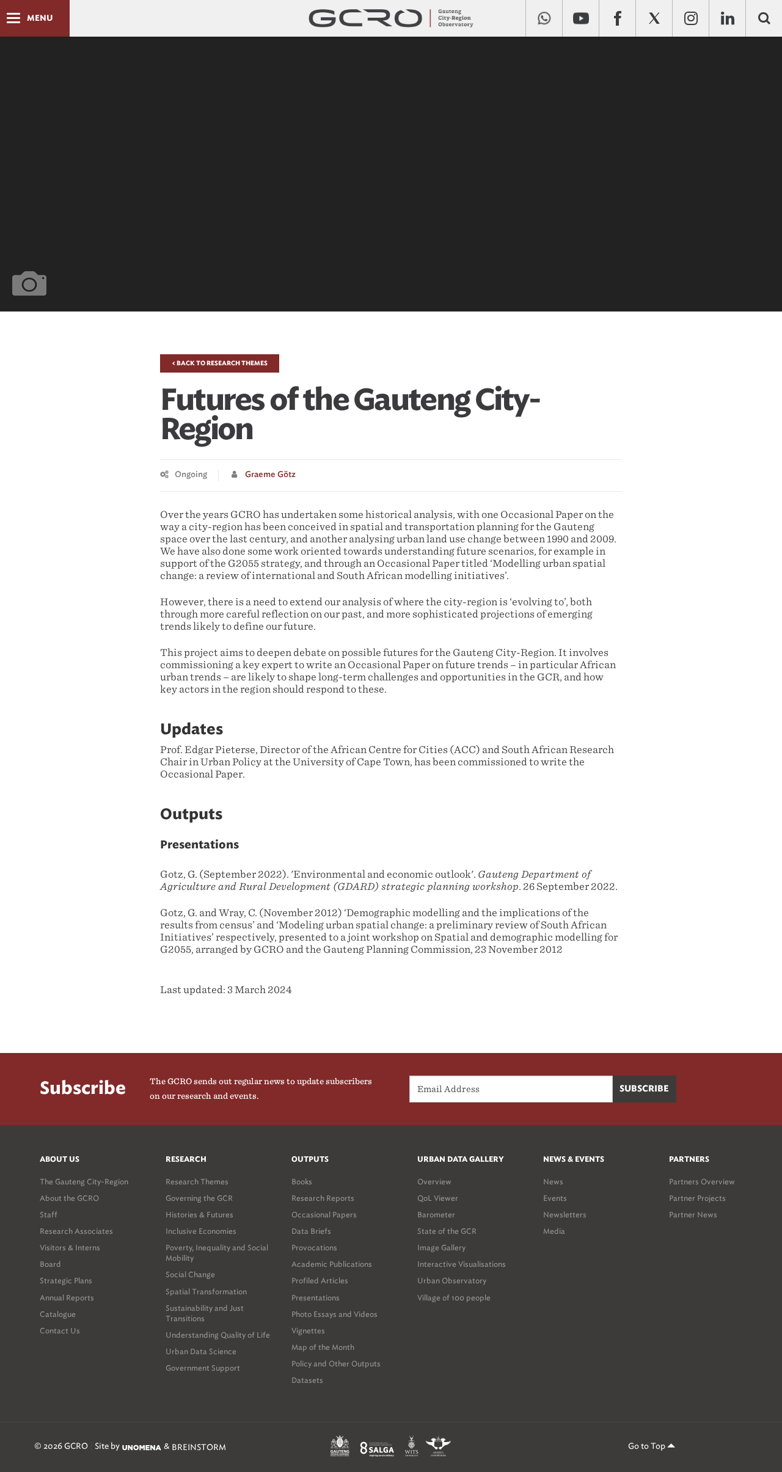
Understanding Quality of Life (218, 1334)
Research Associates (76, 1231)
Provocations (314, 1247)
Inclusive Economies (201, 1231)
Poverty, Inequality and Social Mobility (217, 1252)
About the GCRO (69, 1198)
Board (50, 1264)
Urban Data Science (201, 1351)
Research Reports (322, 1198)
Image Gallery (441, 1247)
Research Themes (197, 1181)
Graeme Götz (270, 475)
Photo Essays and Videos (334, 1314)
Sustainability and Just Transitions (205, 1313)
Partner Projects (697, 1198)
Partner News (693, 1214)
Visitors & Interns (70, 1247)
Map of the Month (322, 1347)
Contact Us (60, 1330)
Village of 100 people (454, 1297)
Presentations (315, 1297)
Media (554, 1231)
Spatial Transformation (206, 1291)
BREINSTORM (199, 1447)
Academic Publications (331, 1264)
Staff (48, 1214)
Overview (434, 1181)
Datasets (307, 1380)
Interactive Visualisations (461, 1264)
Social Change (190, 1274)
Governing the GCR (199, 1198)
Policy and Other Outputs (336, 1363)
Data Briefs (311, 1231)
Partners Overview (702, 1181)
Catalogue (58, 1314)
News (553, 1181)
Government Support (203, 1367)
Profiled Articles (319, 1280)
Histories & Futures (199, 1214)
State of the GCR (447, 1231)
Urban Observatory (451, 1280)
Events (555, 1198)
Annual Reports (67, 1297)
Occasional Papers (324, 1214)
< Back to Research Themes (220, 363)
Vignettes (308, 1330)
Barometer (436, 1214)
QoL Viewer (437, 1198)
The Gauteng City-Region (84, 1181)
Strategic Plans (66, 1280)
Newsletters (564, 1214)
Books (301, 1181)
